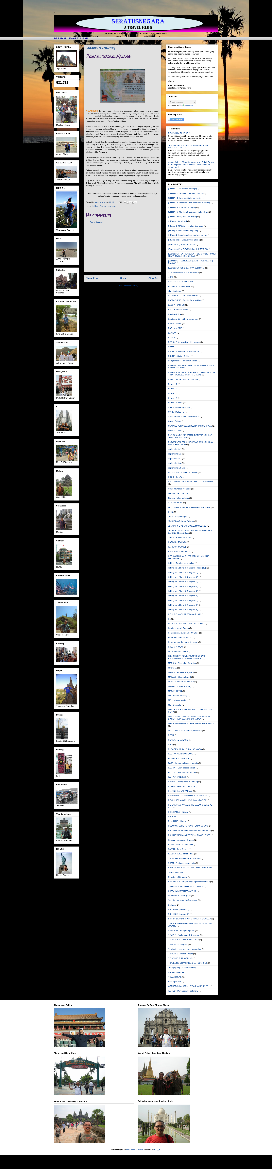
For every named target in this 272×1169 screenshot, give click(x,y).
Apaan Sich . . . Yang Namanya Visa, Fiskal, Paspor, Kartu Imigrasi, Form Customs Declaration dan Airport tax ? (191, 164)
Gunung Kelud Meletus (178, 498)
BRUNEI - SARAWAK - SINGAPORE (184, 351)
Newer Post (92, 278)
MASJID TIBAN (175, 691)
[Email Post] (120, 202)
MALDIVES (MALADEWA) (179, 686)
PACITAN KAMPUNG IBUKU (180, 754)
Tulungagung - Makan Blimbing (182, 967)
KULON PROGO (175, 647)
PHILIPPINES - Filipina (178, 812)
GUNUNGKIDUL (175, 503)
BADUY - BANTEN (176, 305)
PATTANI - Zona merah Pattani (182, 772)
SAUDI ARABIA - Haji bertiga (181, 854)
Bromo (171, 347)
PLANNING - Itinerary (177, 821)
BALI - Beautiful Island (178, 309)
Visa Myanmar (174, 981)
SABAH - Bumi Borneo (178, 849)
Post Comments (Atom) (128, 286)
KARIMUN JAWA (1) (177, 542)
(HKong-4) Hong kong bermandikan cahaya (187, 235)
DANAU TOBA (174, 430)
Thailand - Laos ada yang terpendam (184, 949)
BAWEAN (172, 333)
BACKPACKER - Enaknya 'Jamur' (183, 296)
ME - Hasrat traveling (177, 695)
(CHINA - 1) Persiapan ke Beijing (182, 189)
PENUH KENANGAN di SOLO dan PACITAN (187, 800)
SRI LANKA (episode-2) (178, 914)
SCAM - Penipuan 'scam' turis (181, 863)
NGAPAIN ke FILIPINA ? (179, 133)
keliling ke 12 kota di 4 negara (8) (183, 605)
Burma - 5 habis (175, 403)
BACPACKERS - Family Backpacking (184, 300)
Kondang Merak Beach (178, 628)
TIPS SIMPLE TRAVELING (180, 958)
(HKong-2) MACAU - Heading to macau (185, 226)
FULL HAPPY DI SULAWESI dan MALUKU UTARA (190, 482)
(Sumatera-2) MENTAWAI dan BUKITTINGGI (188, 249)
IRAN (170, 512)
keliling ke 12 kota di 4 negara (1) (183, 572)
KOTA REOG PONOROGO (180, 637)
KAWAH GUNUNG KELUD (179, 551)
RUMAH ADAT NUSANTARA (180, 844)
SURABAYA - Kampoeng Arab (181, 930)
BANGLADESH (174, 323)
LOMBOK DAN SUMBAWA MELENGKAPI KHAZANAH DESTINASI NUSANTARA (186, 657)
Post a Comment (96, 222)
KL (169, 619)
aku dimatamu (174, 291)
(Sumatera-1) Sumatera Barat (181, 244)
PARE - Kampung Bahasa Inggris (183, 763)
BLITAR (171, 337)
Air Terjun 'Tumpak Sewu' (179, 286)
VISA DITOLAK (174, 977)
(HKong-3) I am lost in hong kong (183, 230)
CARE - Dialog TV (176, 412)
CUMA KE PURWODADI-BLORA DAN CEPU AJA (190, 426)
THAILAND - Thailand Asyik (180, 954)
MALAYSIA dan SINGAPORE (181, 682)
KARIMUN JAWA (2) (177, 547)
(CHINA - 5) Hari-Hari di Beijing (182, 207)
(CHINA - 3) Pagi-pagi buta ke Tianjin (184, 198)
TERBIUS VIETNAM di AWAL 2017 (183, 940)
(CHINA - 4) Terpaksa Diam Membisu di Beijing (189, 203)
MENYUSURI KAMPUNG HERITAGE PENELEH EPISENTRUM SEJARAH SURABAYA (189, 717)
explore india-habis (176, 468)
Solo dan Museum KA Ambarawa (182, 900)
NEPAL (171, 735)
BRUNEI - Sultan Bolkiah (179, 356)
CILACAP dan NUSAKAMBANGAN (183, 416)
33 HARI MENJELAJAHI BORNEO (183, 272)
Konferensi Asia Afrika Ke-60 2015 (183, 633)
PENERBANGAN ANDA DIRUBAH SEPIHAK (187, 796)
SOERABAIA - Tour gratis (179, 895)
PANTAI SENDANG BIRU (179, 758)
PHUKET (172, 816)
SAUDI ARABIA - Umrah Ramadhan (184, 858)
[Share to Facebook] (133, 202)
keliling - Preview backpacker (104, 206)
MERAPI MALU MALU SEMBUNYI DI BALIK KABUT (191, 723)
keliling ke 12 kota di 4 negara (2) (183, 577)
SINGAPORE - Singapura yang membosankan (189, 882)
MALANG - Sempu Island (179, 677)
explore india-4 (174, 463)
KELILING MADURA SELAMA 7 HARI (184, 614)
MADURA (172, 668)
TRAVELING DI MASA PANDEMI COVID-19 (187, 963)
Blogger (157, 1149)
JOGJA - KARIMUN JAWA (179, 537)
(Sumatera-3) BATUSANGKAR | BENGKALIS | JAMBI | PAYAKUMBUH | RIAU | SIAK (192, 255)
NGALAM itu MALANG (178, 740)
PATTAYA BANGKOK (177, 777)
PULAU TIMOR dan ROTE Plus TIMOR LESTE (189, 835)
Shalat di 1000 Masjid (177, 877)
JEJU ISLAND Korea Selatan (181, 521)
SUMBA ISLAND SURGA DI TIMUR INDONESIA (189, 919)
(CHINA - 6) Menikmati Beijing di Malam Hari (188, 212)
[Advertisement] (122, 250)
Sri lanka (172, 905)
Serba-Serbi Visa (175, 872)
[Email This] (125, 202)
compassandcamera (134, 1149)
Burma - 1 (172, 384)
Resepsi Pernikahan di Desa (181, 840)
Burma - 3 (172, 393)
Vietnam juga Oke (176, 972)
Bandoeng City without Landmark (183, 319)
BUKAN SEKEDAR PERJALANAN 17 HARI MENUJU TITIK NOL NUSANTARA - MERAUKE (191, 373)
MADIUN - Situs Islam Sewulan (182, 663)
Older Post (153, 278)
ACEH (171, 277)
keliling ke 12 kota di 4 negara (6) (183, 596)
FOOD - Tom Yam (176, 477)
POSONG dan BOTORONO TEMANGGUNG (188, 826)
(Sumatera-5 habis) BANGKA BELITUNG (186, 268)
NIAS (170, 744)
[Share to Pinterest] (136, 202)
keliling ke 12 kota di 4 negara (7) (183, 600)
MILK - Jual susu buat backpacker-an (185, 730)
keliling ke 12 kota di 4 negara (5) (183, 591)
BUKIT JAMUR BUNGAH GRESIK (183, 379)
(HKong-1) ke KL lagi (177, 221)
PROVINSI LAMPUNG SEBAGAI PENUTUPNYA (189, 830)
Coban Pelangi (174, 421)
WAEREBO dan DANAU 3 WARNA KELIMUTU (188, 986)
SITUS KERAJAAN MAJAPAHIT (182, 891)
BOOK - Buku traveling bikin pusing (184, 342)
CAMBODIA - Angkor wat (179, 407)
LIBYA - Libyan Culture (178, 651)
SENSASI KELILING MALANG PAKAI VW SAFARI (190, 867)
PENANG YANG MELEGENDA (181, 786)
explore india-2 (174, 454)
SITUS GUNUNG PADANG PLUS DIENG (186, 886)
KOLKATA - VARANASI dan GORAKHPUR (186, 623)
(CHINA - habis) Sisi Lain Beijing (182, 216)
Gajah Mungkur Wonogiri (179, 489)
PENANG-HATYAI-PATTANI (180, 791)
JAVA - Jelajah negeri (177, 516)
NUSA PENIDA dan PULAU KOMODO (185, 749)
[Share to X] (130, 202)
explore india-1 (174, 449)
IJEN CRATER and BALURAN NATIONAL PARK (189, 507)
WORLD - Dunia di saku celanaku (183, 991)
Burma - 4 (172, 398)
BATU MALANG (175, 328)
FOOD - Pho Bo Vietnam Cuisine (182, 472)
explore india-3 (174, 458)
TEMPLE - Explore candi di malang (183, 935)
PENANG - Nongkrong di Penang (183, 782)
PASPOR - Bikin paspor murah (181, 768)
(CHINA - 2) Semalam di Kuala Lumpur (185, 193)
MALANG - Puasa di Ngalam (181, 672)
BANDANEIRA (174, 314)
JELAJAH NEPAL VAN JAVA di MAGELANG (187, 526)
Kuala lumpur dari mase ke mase (183, 642)
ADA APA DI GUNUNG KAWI (180, 282)
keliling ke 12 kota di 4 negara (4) (183, 586)
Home (123, 278)
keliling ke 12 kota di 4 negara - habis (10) (187, 568)
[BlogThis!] (128, 202)
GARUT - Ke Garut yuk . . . (180, 493)
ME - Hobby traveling (177, 700)
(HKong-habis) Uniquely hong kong (184, 240)
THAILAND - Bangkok (178, 944)
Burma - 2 (172, 388)
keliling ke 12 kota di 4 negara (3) (183, 582)
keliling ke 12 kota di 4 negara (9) (183, 609)
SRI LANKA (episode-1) (178, 909)
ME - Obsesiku (174, 705)
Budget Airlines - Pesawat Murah (182, 361)
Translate (189, 106)
